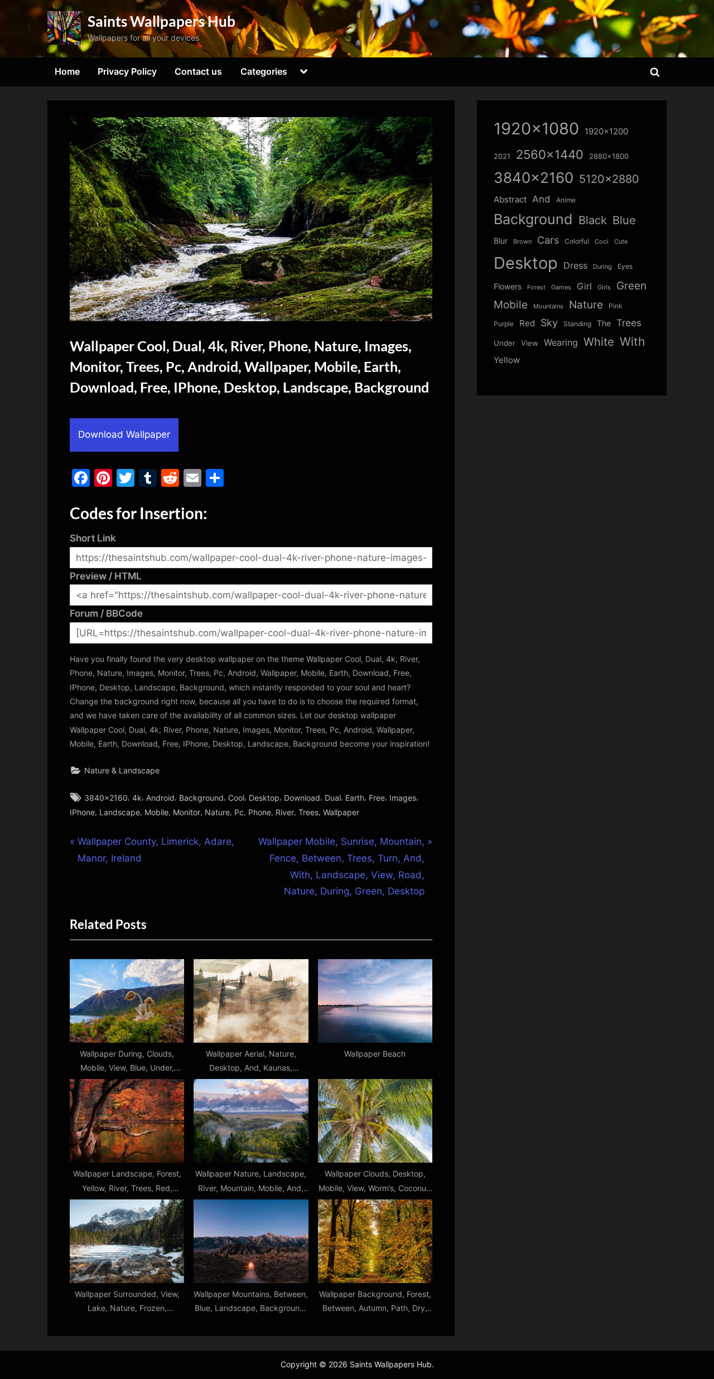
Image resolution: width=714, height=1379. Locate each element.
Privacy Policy (127, 71)
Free (377, 797)
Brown (522, 241)
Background (201, 797)
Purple (504, 324)
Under (504, 342)
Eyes (625, 266)
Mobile (156, 812)
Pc (239, 812)
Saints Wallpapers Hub (161, 21)
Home (67, 71)
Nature (217, 812)
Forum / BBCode (106, 613)
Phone (259, 812)
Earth (354, 797)
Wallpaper (341, 812)
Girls (604, 287)
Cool (236, 797)
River (285, 812)
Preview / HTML (106, 576)
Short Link (93, 538)
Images (402, 797)
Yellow (507, 360)
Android (160, 797)
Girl (584, 286)
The (604, 323)
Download (302, 797)
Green (631, 285)
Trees (308, 812)
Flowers (508, 286)
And (541, 199)
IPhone (82, 812)
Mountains (548, 306)
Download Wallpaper (124, 434)
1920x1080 (536, 128)
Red (527, 323)
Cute (621, 241)
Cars (548, 240)
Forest (536, 287)
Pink (616, 306)
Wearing (561, 342)
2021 (502, 156)
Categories (263, 71)
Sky (549, 322)
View (529, 343)
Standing (577, 324)
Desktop (264, 797)
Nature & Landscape (122, 770)
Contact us (198, 71)
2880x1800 (609, 156)
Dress (575, 265)
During (602, 266)
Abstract (510, 199)
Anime (566, 200)
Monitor (186, 812)
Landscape (119, 812)
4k (137, 797)
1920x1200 (606, 132)
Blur (501, 240)
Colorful (577, 241)
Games (561, 287)
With (632, 342)
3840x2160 (106, 797)
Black (592, 220)
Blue (624, 220)
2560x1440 (549, 154)
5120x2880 (609, 179)
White (598, 342)
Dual (333, 797)
